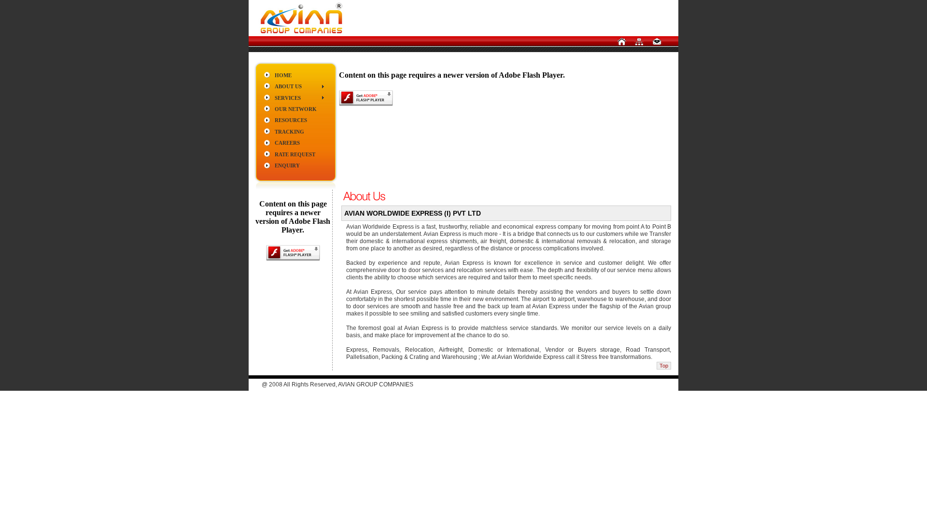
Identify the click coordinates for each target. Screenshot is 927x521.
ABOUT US (288, 86)
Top (664, 366)
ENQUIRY (287, 165)
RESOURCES (291, 120)
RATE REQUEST (295, 154)
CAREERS (287, 143)
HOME (283, 75)
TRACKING (289, 132)
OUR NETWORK (296, 109)
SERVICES (288, 98)
